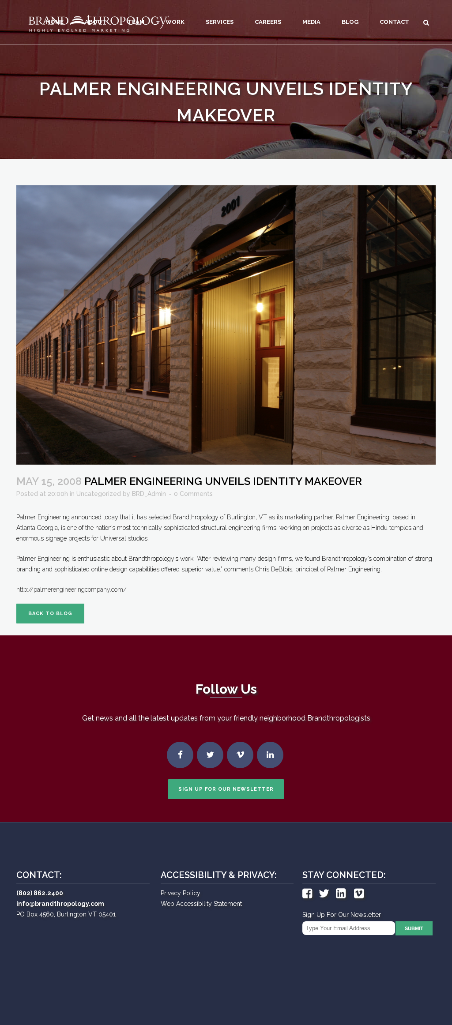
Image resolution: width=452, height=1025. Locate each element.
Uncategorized (98, 493)
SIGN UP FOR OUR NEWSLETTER (226, 789)
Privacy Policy (180, 893)
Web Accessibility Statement (201, 903)
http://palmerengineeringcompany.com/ (71, 589)
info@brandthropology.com (60, 903)
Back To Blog (50, 613)
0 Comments (193, 493)
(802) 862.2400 (39, 893)
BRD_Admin (149, 493)
